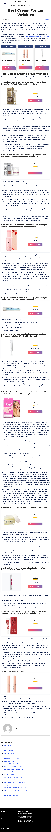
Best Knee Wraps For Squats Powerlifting (15, 790)
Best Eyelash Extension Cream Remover (15, 785)
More (28, 5)
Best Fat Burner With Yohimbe (12, 779)
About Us (3, 813)
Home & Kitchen (19, 1)
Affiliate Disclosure (5, 815)
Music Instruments (46, 19)
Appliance (39, 1)
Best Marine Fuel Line (9, 748)
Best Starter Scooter (9, 761)
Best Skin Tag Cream (9, 756)
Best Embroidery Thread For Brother (14, 777)
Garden (27, 1)
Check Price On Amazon (8, 68)
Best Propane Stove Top (10, 795)
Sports (33, 1)
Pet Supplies (21, 5)
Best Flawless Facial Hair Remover (13, 766)
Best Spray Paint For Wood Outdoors (14, 782)
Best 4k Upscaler (8, 750)
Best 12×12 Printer (8, 753)
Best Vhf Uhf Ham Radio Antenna (13, 793)
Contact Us (3, 818)
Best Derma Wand (8, 774)
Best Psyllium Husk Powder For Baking (14, 787)
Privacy (2, 816)
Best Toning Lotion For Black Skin (13, 769)
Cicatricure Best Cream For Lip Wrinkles (37, 36)
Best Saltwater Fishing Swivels (12, 772)
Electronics (13, 5)
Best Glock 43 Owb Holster (11, 758)
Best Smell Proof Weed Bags (11, 764)
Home (11, 1)
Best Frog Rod (7, 745)
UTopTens (4, 811)
